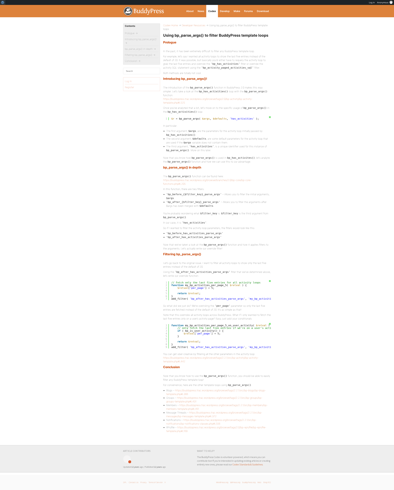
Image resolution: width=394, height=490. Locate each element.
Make (237, 11)
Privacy (143, 482)
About (190, 11)
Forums (248, 11)
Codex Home (170, 25)
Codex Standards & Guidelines (247, 464)
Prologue (169, 42)
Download (263, 11)
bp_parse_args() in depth (182, 167)
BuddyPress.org (248, 482)
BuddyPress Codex (144, 11)
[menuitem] (2, 2)
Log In (128, 81)
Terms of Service (156, 482)
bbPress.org (235, 482)
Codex (212, 11)
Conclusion (171, 367)
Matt (259, 482)
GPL (125, 482)
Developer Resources (193, 25)
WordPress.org (222, 482)
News (201, 11)
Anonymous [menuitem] (382, 2)
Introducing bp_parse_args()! (185, 79)
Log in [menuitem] (372, 2)
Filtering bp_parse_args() (182, 254)
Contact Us (133, 482)
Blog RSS (267, 482)
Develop (225, 11)
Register (129, 87)
